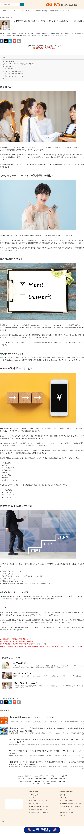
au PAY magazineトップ (8, 11)
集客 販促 (37, 781)
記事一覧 (62, 795)
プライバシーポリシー (66, 809)
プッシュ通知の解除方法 (67, 801)
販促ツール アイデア (42, 778)
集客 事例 (54, 781)
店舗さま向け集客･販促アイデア (38, 809)
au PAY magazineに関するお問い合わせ (71, 803)
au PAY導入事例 (33, 803)
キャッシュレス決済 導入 (37, 776)
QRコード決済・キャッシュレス (25, 683)
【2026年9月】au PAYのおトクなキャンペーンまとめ (31, 717)
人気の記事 (63, 798)
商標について (41, 644)
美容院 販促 (29, 781)
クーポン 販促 (54, 778)
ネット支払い (47, 784)
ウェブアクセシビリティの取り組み (70, 806)
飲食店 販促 (63, 778)
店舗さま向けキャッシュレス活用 (38, 812)
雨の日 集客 (46, 781)
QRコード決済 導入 (62, 776)
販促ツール (31, 778)
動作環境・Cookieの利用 (67, 812)
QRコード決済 (50, 776)
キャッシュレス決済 (22, 776)
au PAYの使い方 (24, 11)
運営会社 (62, 815)
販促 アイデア (21, 778)
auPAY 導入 (62, 781)
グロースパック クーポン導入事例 (38, 806)
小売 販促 (21, 781)
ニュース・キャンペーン (22, 673)
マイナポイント (37, 784)
